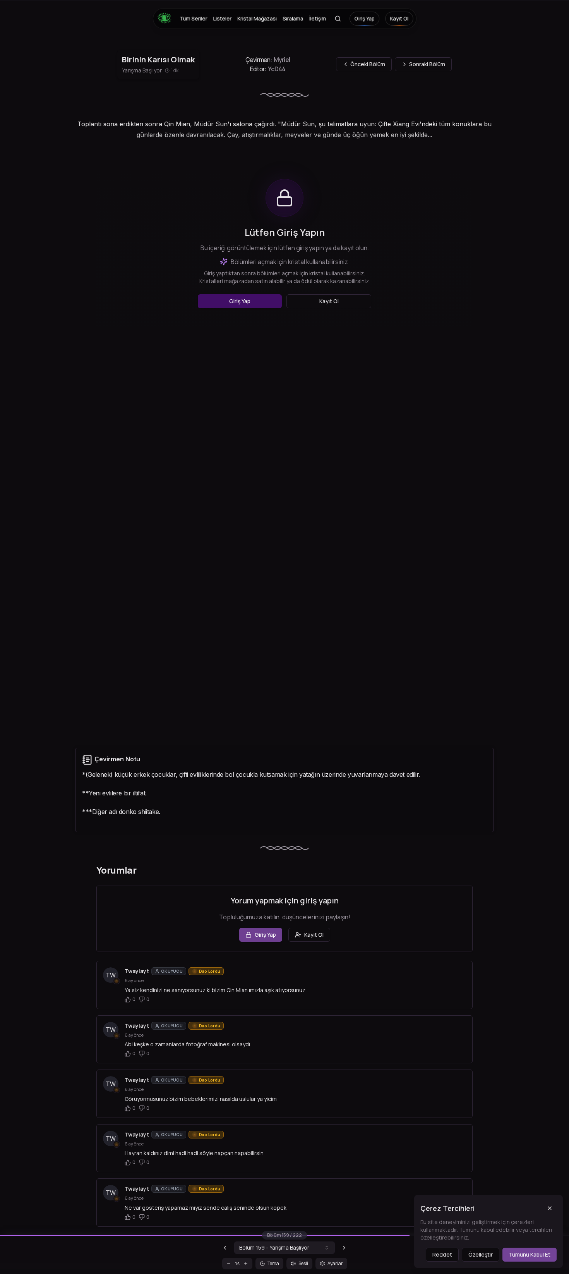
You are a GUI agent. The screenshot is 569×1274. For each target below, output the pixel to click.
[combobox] (284, 1247)
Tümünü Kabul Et (529, 1254)
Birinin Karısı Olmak (158, 59)
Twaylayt (137, 971)
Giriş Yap (364, 18)
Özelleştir (480, 1254)
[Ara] (337, 18)
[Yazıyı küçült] (229, 1263)
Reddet (442, 1254)
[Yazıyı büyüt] (246, 1263)
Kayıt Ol (399, 18)
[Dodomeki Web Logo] (166, 18)
